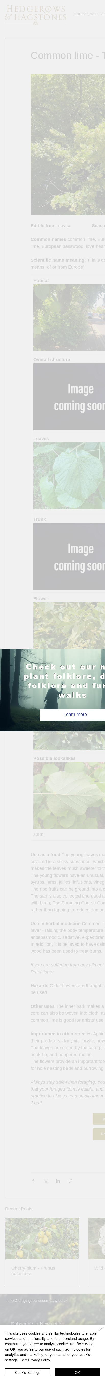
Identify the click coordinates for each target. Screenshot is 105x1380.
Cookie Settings (27, 1372)
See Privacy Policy (35, 1359)
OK (77, 1372)
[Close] (98, 1332)
